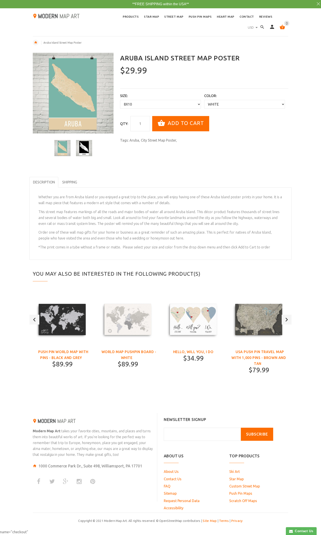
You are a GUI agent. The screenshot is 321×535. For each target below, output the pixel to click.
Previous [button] (34, 320)
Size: (124, 96)
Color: (210, 96)
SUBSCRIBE (257, 434)
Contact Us (172, 479)
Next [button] (287, 320)
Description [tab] (44, 182)
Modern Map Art (46, 431)
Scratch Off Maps (243, 501)
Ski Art (234, 471)
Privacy (237, 521)
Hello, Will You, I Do (193, 352)
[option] (62, 148)
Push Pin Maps (240, 493)
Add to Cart (185, 123)
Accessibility (173, 508)
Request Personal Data (182, 501)
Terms (224, 521)
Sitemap (170, 493)
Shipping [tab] (69, 182)
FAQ (167, 486)
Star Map (236, 479)
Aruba (134, 140)
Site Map (210, 521)
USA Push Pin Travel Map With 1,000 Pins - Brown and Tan (258, 358)
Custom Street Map (244, 486)
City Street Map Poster (158, 140)
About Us (171, 471)
